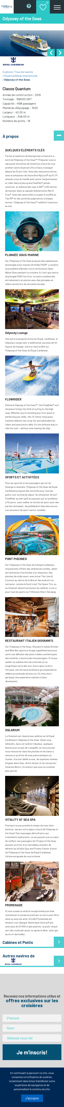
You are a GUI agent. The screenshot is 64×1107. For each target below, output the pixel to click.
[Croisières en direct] (7, 6)
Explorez (8, 71)
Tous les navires (24, 71)
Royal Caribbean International (20, 75)
